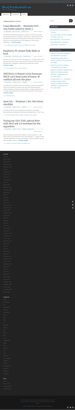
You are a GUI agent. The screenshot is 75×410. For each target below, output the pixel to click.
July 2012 (5, 218)
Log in (4, 381)
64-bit (8, 115)
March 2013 (6, 202)
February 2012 (7, 228)
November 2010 (7, 259)
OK (70, 20)
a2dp (8, 45)
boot (8, 68)
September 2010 (7, 264)
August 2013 (6, 192)
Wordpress (6, 373)
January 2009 (6, 292)
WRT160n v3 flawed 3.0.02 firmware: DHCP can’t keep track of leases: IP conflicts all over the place (22, 76)
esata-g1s (21, 115)
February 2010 (7, 276)
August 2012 (6, 215)
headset (20, 45)
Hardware (23, 31)
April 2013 (5, 200)
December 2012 (7, 205)
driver (17, 115)
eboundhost (6, 312)
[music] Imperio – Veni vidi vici (58, 44)
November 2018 (7, 167)
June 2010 (5, 271)
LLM (4, 338)
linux (27, 31)
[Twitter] (70, 5)
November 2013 (7, 190)
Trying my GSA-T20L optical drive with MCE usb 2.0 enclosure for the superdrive (21, 123)
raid (29, 143)
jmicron (30, 115)
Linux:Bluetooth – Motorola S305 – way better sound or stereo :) (22, 27)
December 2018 (7, 164)
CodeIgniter (6, 302)
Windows (5, 368)
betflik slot (53, 65)
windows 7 (35, 115)
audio (11, 45)
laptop (19, 143)
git (4, 322)
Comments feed (7, 386)
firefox (5, 315)
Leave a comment (38, 31)
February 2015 (7, 179)
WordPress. (49, 406)
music (4, 345)
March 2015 (6, 177)
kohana (24, 14)
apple (8, 143)
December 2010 (7, 256)
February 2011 (7, 251)
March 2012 (6, 225)
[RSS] (73, 5)
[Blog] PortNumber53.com (16, 7)
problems (5, 355)
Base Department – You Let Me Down (60, 39)
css (4, 304)
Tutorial (5, 363)
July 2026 (5, 156)
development (16, 14)
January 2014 (6, 184)
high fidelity (25, 45)
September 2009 (7, 289)
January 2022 (6, 161)
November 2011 (7, 236)
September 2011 (7, 241)
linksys (12, 95)
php (4, 350)
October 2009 (6, 287)
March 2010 (6, 274)
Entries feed (6, 383)
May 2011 (5, 248)
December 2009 (7, 282)
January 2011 (6, 253)
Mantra (43, 406)
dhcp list (9, 95)
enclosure (15, 143)
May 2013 (5, 197)
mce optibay (24, 143)
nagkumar (53, 70)
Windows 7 (6, 371)
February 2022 (7, 159)
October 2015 (6, 174)
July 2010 (5, 269)
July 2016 (5, 169)
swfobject (5, 361)
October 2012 (6, 210)
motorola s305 (31, 45)
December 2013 (7, 187)
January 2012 (6, 230)
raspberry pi (24, 68)
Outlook (5, 348)
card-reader (13, 115)
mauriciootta (8, 31)
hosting (5, 327)
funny (4, 320)
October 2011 (6, 238)
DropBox (5, 309)
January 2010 (6, 279)
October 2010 (6, 261)
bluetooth (15, 45)
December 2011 (7, 233)
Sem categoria (7, 358)
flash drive (12, 68)
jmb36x (26, 115)
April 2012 (5, 223)
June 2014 (5, 182)
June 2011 (5, 246)
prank (4, 353)
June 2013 (5, 195)
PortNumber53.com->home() (67, 2)
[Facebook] (68, 5)
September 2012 (7, 213)
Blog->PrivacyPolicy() (54, 2)
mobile (5, 343)
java (4, 330)
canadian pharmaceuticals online (59, 58)
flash (4, 317)
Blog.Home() (6, 14)
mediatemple (6, 340)
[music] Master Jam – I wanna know (59, 42)
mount (19, 68)
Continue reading (16, 42)
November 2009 (7, 284)
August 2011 (6, 243)
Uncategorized (30, 129)
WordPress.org (7, 388)
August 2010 (6, 266)
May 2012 (5, 220)
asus (11, 143)
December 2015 (7, 172)
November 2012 (7, 207)
